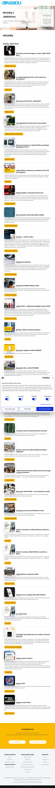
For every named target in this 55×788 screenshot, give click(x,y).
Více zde (7, 339)
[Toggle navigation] (52, 3)
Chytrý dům (27, 759)
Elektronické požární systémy (27, 767)
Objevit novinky (9, 159)
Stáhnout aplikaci (10, 603)
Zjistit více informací (11, 226)
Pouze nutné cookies (10, 409)
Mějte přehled (9, 112)
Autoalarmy (10, 759)
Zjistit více (8, 90)
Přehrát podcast (10, 204)
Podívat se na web (10, 499)
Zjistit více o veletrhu (11, 251)
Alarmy (10, 757)
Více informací (9, 419)
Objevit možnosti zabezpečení (13, 134)
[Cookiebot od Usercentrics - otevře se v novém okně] (43, 378)
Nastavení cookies (10, 767)
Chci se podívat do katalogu (13, 647)
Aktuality (45, 762)
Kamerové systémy (27, 762)
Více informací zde (10, 274)
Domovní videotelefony (27, 764)
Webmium (30, 786)
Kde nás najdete (45, 764)
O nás (45, 757)
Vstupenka (8, 672)
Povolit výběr (27, 409)
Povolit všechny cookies (45, 409)
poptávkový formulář (37, 742)
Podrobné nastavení (45, 404)
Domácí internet (27, 769)
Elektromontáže (27, 757)
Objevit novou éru (10, 66)
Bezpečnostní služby (10, 762)
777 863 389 (17, 742)
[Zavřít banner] (52, 377)
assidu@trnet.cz (22, 782)
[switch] (21, 399)
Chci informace (9, 583)
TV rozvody (27, 772)
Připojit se (8, 181)
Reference (45, 759)
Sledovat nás (8, 357)
